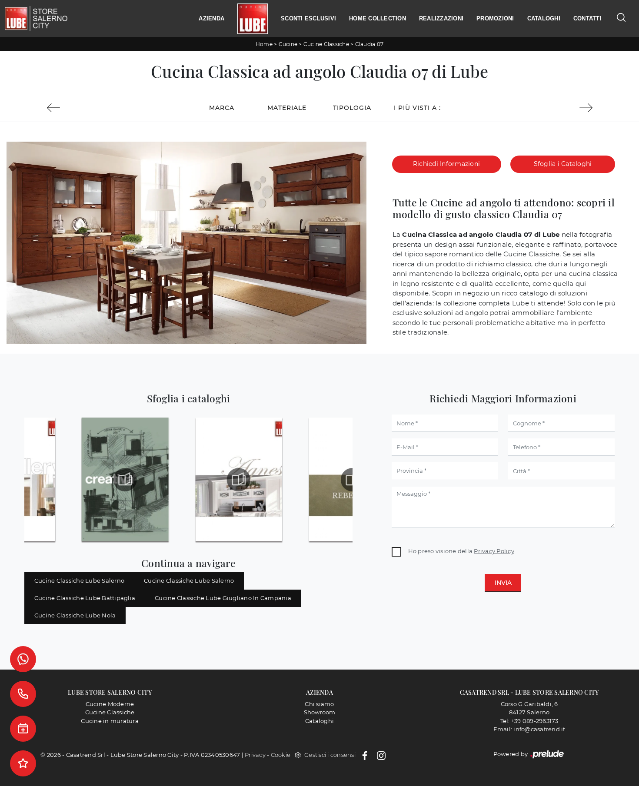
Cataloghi (543, 18)
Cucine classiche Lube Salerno (79, 580)
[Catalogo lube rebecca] (352, 480)
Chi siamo (319, 703)
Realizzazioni (441, 18)
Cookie (281, 754)
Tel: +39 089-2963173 (529, 720)
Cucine (288, 44)
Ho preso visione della (461, 550)
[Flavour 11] (53, 107)
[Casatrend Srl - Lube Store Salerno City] (36, 18)
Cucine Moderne (110, 703)
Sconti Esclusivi (308, 18)
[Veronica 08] (585, 107)
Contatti (587, 18)
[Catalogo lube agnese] (238, 480)
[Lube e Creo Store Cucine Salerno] (252, 18)
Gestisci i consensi (330, 754)
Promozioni (495, 18)
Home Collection (377, 18)
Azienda (211, 18)
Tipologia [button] (352, 108)
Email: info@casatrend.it (529, 729)
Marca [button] (221, 108)
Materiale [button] (286, 108)
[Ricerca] (621, 17)
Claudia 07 (369, 44)
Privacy (255, 754)
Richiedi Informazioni (446, 164)
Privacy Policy (494, 550)
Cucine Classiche (326, 44)
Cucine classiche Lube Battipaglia (84, 597)
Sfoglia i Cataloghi (563, 164)
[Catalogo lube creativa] (125, 480)
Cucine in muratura (110, 720)
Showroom (320, 712)
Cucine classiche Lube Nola (75, 615)
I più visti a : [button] (417, 108)
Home (264, 44)
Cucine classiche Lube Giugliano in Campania (223, 597)
